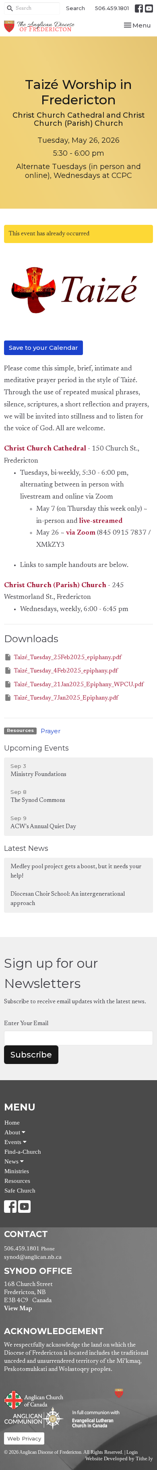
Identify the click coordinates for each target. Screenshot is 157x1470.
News (12, 1161)
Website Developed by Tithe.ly (119, 1459)
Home (12, 1122)
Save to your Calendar (43, 347)
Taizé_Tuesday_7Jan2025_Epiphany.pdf (66, 698)
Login (132, 1452)
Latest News (26, 848)
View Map (18, 1309)
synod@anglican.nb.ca (33, 1257)
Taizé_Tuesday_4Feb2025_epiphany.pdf (66, 671)
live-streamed (100, 521)
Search (75, 8)
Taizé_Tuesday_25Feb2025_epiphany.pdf (67, 658)
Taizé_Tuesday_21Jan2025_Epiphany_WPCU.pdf (78, 685)
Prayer (50, 731)
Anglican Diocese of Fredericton (130, 1393)
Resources (17, 1181)
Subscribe (31, 1055)
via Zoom (80, 533)
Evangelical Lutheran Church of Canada (93, 1419)
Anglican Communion (34, 1418)
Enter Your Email (26, 1024)
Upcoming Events (36, 748)
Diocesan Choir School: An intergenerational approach (67, 899)
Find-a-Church (22, 1152)
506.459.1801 (112, 8)
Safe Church (19, 1190)
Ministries (16, 1171)
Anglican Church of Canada (34, 1399)
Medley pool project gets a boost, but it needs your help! (75, 871)
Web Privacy (24, 1438)
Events (13, 1142)
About (13, 1132)
